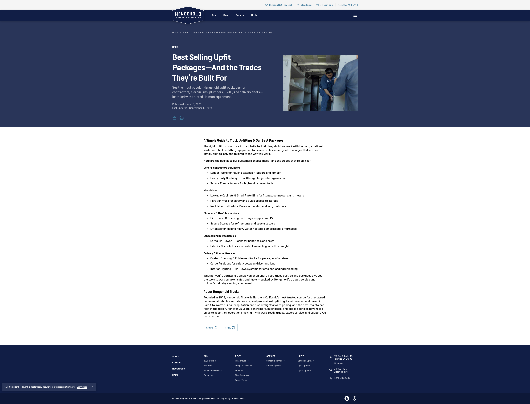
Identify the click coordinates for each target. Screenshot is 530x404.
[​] (181, 118)
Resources (178, 368)
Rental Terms (241, 380)
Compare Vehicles (243, 365)
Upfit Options (304, 365)
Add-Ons (208, 365)
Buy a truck (209, 360)
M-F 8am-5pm (326, 4)
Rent (226, 15)
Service (240, 15)
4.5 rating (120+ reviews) (280, 4)
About (175, 356)
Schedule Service (274, 360)
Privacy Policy (223, 398)
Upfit (254, 15)
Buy (214, 15)
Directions (339, 363)
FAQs (175, 374)
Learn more (82, 387)
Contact (176, 362)
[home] (188, 16)
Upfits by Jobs (304, 370)
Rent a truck (240, 360)
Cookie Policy (238, 398)
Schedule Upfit (305, 360)
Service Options (273, 365)
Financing (208, 375)
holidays (345, 371)
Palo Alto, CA (306, 4)
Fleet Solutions (242, 375)
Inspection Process (213, 370)
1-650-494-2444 (349, 4)
